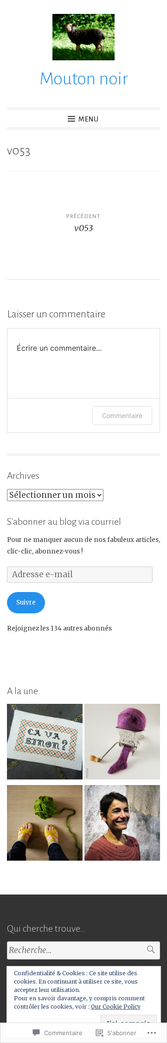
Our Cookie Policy (116, 1006)
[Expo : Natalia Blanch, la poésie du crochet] (122, 824)
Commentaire (122, 415)
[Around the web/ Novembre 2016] (45, 743)
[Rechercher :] (83, 950)
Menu (88, 119)
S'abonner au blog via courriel (64, 521)
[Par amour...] (122, 743)
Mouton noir (83, 79)
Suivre (26, 602)
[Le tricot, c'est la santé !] (45, 824)
